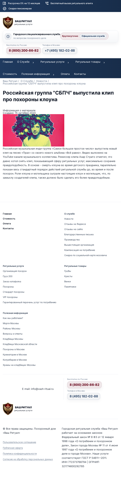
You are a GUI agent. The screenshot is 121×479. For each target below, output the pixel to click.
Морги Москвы (11, 323)
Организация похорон (15, 271)
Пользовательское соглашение (19, 442)
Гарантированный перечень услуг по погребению (29, 302)
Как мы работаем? (13, 318)
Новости (68, 218)
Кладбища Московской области (20, 344)
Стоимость (10, 73)
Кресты (68, 276)
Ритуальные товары (87, 61)
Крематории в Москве (15, 354)
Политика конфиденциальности (20, 453)
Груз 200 (7, 276)
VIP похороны (10, 297)
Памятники (70, 286)
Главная (8, 61)
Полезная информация (35, 73)
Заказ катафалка (12, 281)
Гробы (67, 271)
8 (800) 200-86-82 (23, 50)
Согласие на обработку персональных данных (28, 459)
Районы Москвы (11, 328)
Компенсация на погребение (79, 250)
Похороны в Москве (14, 349)
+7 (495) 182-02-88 (60, 50)
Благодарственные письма (79, 234)
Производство (72, 239)
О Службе (23, 61)
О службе (69, 213)
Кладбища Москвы (13, 339)
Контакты (80, 73)
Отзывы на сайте (73, 229)
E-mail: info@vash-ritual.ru (38, 388)
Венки (67, 281)
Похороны (8, 286)
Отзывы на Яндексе (75, 224)
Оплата (65, 73)
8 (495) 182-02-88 (84, 396)
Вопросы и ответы (13, 333)
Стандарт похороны (13, 291)
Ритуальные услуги (52, 61)
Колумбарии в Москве (15, 359)
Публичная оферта (13, 447)
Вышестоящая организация (79, 244)
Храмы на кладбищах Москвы (19, 365)
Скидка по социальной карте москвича (85, 255)
